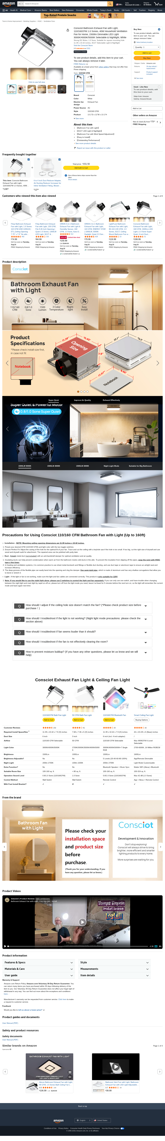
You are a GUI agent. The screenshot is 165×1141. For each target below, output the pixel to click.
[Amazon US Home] (58, 1121)
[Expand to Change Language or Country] (89, 1121)
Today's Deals (106, 10)
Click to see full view (37, 82)
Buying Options (141, 720)
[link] (48, 168)
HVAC (40, 21)
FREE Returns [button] (80, 64)
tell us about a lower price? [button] (30, 1010)
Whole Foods (92, 10)
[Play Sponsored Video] (116, 1066)
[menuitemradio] (156, 946)
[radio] (11, 89)
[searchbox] (65, 3)
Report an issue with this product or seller (94, 148)
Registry (151, 10)
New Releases (68, 10)
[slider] (78, 946)
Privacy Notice (63, 1128)
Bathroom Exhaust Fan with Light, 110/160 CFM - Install (34, 901)
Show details (72, 180)
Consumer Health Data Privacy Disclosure (85, 1128)
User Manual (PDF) (10, 1023)
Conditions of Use (50, 1128)
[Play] (4, 946)
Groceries (80, 10)
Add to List (137, 108)
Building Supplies (29, 21)
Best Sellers (54, 10)
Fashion (142, 10)
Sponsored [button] (5, 1049)
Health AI (14, 10)
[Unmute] (160, 946)
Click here (62, 999)
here (6, 994)
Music (160, 10)
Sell (135, 10)
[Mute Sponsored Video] (70, 1077)
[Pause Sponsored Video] (70, 1072)
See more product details (86, 143)
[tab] (78, 392)
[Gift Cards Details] (131, 10)
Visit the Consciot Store (83, 45)
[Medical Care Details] (32, 10)
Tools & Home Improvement (12, 21)
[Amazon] (9, 4)
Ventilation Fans (49, 21)
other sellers (104, 67)
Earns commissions (43, 899)
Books (116, 10)
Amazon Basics (41, 10)
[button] (5, 10)
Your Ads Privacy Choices (111, 1128)
